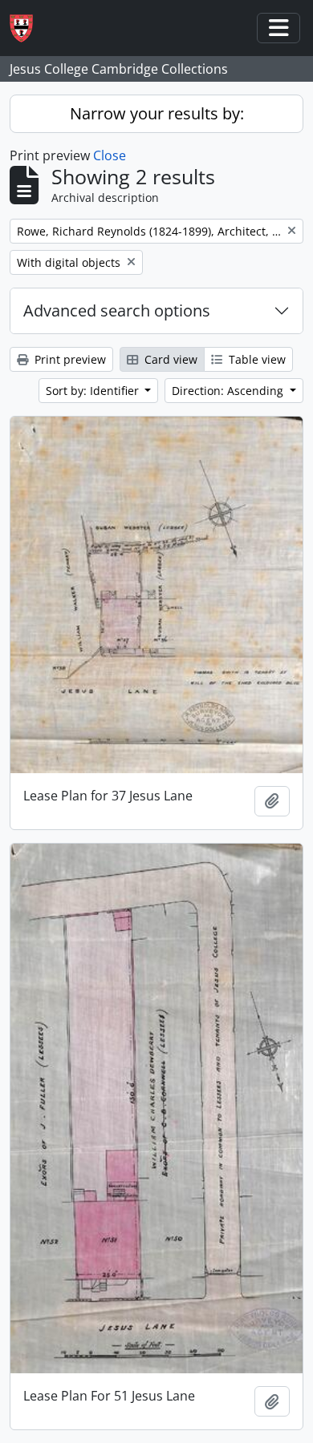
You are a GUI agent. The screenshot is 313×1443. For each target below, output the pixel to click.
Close (109, 155)
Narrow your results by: (157, 113)
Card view (169, 359)
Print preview (68, 359)
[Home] (28, 28)
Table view (256, 359)
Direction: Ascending (229, 390)
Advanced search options (116, 310)
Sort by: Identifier (94, 390)
